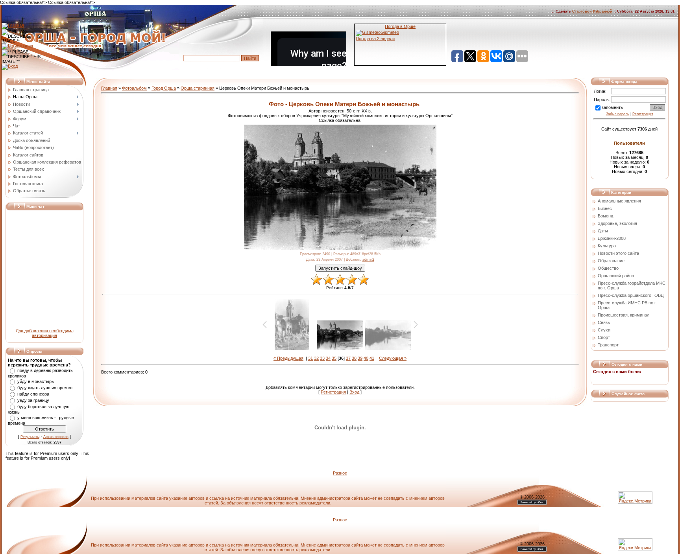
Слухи (604, 330)
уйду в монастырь (35, 381)
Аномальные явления (619, 201)
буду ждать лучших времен (44, 387)
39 (360, 358)
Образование (611, 260)
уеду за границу (33, 400)
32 (316, 358)
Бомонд (605, 216)
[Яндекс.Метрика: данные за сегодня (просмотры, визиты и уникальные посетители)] (635, 544)
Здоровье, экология (617, 223)
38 (354, 358)
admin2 (368, 259)
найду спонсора (33, 394)
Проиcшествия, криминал (623, 315)
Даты (603, 230)
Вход (354, 392)
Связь (604, 322)
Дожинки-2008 (612, 238)
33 (322, 358)
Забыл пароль (617, 114)
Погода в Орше (400, 26)
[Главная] (13, 25)
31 (310, 358)
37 (348, 358)
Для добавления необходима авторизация (45, 333)
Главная (109, 88)
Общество (608, 268)
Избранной (602, 11)
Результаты (29, 437)
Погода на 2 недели (375, 38)
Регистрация (333, 392)
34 (328, 358)
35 (334, 358)
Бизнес (605, 208)
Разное (340, 473)
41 (372, 358)
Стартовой (582, 11)
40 (366, 358)
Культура (607, 245)
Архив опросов (55, 437)
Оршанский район (616, 275)
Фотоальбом (134, 88)
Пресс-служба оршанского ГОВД (630, 295)
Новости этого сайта (618, 253)
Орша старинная (197, 88)
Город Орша (164, 88)
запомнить (612, 107)
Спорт (604, 337)
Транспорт (608, 344)
